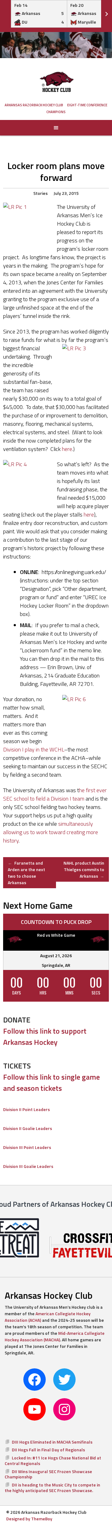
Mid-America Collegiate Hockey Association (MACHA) (55, 1336)
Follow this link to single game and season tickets (51, 1082)
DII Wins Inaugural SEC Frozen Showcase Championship (48, 1474)
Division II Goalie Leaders (27, 1128)
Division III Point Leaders (27, 1147)
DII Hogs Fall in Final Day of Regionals (48, 1449)
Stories (40, 193)
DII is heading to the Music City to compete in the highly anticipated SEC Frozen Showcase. (52, 1487)
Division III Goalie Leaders (28, 1166)
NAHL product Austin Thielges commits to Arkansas (83, 869)
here (67, 449)
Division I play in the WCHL (33, 749)
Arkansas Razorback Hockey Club (34, 105)
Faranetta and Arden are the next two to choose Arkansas (26, 873)
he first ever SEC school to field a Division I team (55, 794)
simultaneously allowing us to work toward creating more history (50, 832)
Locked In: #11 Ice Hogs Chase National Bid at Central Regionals (53, 1460)
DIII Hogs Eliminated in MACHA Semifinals (52, 1442)
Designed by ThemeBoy (29, 1518)
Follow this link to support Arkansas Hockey (44, 1036)
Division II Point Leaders (26, 1109)
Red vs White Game (56, 935)
